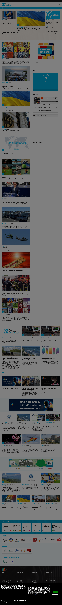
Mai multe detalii (7, 590)
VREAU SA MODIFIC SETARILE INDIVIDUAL (55, 594)
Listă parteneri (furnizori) (32, 594)
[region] (31, 594)
